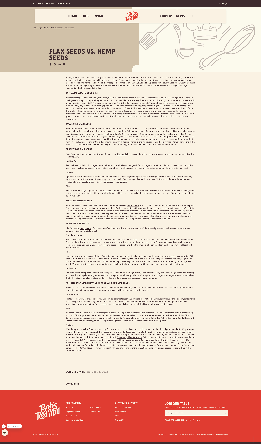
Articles (99, 16)
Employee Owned (73, 411)
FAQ (117, 416)
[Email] (64, 64)
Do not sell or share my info (205, 434)
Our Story (180, 16)
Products (72, 16)
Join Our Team (71, 416)
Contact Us (119, 420)
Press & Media (95, 407)
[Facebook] (50, 64)
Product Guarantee (123, 407)
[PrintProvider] (59, 64)
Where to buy (166, 16)
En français (223, 3)
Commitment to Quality (75, 420)
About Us (69, 407)
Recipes (86, 16)
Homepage (37, 28)
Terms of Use (162, 434)
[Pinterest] (55, 64)
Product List (95, 411)
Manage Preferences (222, 434)
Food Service (120, 411)
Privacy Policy (173, 434)
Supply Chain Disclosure (186, 434)
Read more (65, 3)
